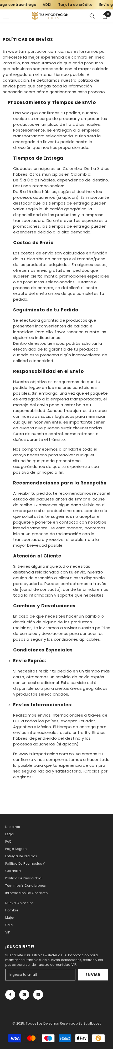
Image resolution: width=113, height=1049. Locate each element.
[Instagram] (24, 995)
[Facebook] (10, 995)
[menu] (6, 16)
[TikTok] (38, 995)
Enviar (92, 974)
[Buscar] (92, 16)
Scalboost (92, 1023)
